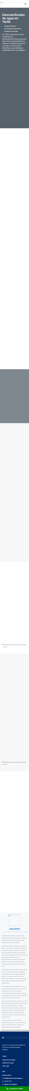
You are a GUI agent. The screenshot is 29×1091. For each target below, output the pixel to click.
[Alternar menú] (25, 4)
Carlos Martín (14, 929)
